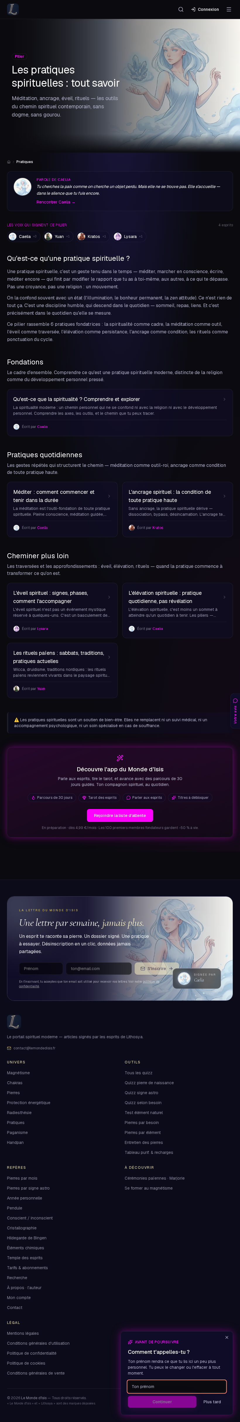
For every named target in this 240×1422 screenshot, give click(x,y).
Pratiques (16, 1122)
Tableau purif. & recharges (149, 1152)
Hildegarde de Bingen (27, 1238)
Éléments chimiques (25, 1247)
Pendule (14, 1208)
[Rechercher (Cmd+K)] (181, 9)
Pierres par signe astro (28, 1188)
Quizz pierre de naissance (149, 1082)
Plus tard (212, 1401)
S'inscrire (157, 968)
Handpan (15, 1142)
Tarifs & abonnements (27, 1267)
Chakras (15, 1082)
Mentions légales (23, 1333)
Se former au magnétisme (149, 1188)
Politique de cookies (26, 1363)
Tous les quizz (138, 1072)
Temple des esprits (25, 1257)
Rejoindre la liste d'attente (120, 815)
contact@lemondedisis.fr (34, 1048)
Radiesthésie (19, 1112)
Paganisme (17, 1132)
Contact (14, 1307)
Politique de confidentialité (31, 1353)
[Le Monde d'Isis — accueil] (13, 9)
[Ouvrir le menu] (229, 9)
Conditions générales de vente (36, 1373)
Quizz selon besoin (143, 1102)
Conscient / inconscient (30, 1218)
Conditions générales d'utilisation (38, 1343)
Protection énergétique (28, 1102)
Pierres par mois (22, 1178)
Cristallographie (22, 1228)
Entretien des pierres (144, 1142)
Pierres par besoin (142, 1122)
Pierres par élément (143, 1132)
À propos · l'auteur (24, 1287)
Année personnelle (24, 1198)
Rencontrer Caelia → (56, 202)
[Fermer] (226, 1337)
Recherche (17, 1277)
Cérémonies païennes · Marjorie (155, 1178)
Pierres (13, 1092)
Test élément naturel (144, 1112)
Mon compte (19, 1297)
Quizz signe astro (141, 1092)
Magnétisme (18, 1072)
